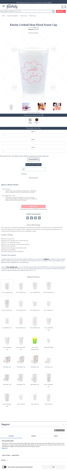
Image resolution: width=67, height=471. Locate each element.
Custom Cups (23, 15)
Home (3, 15)
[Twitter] (31, 218)
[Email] (39, 218)
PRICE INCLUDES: (33, 178)
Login (62, 7)
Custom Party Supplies (12, 15)
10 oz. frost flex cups (11, 267)
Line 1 (33, 131)
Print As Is (7, 189)
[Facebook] (27, 218)
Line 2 (33, 139)
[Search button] (53, 11)
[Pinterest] (35, 218)
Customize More (33, 159)
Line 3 (33, 147)
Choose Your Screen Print (20, 115)
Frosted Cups (32, 15)
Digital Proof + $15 (10, 195)
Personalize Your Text (33, 128)
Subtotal (24, 174)
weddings (46, 259)
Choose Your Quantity (33, 164)
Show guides (34, 33)
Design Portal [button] (60, 11)
